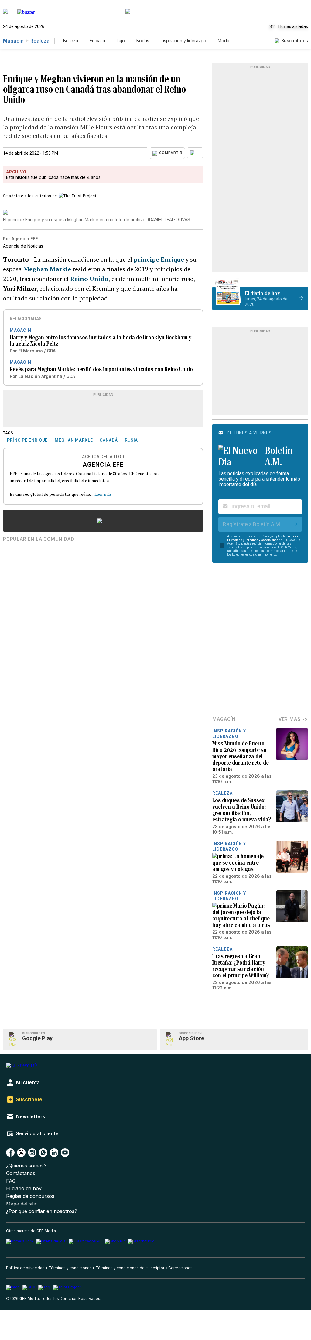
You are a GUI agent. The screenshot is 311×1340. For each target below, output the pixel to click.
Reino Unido (88, 279)
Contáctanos (20, 1173)
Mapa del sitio (22, 1204)
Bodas (142, 40)
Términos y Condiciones (261, 540)
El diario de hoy (24, 1188)
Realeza (40, 41)
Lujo (121, 40)
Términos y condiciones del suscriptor (130, 1268)
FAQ (11, 1181)
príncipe (159, 259)
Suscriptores (294, 40)
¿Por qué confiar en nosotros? (41, 1211)
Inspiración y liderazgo (183, 40)
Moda (223, 40)
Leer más (103, 494)
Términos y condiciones (70, 1268)
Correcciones (180, 1268)
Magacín (13, 41)
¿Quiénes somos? (26, 1166)
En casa (97, 40)
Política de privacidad (25, 1268)
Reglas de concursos (30, 1196)
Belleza (70, 40)
